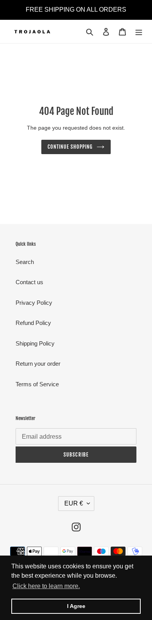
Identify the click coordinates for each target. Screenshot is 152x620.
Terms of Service (37, 384)
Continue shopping (70, 147)
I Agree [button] (76, 606)
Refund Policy (33, 323)
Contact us (29, 282)
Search (25, 262)
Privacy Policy (34, 302)
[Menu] (139, 31)
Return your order (38, 363)
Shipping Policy (35, 343)
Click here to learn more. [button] (46, 586)
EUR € (73, 503)
